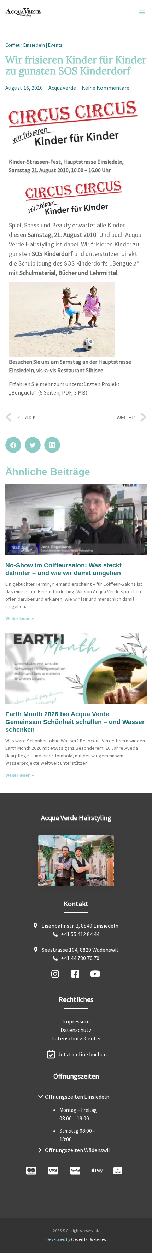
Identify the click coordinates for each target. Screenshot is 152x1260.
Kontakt (76, 903)
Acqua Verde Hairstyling (76, 817)
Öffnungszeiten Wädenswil (77, 1150)
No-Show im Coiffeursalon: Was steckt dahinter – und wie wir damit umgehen (63, 569)
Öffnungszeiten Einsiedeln (77, 1096)
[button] (142, 12)
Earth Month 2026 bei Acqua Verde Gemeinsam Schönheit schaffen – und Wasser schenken (75, 722)
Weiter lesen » (19, 618)
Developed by (76, 1239)
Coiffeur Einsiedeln (25, 45)
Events (55, 45)
